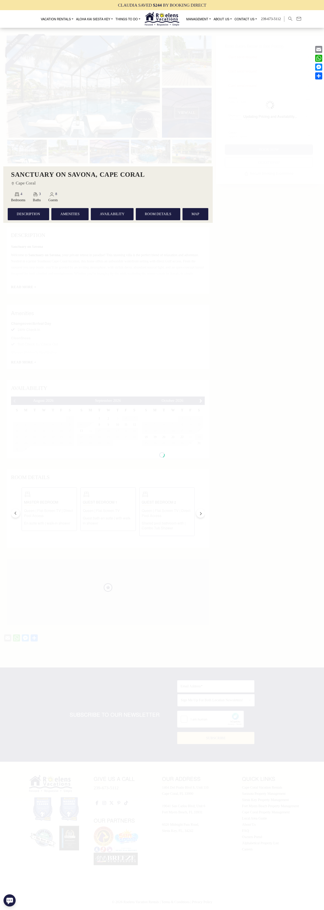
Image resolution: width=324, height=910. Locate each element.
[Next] (200, 513)
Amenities (70, 214)
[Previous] (15, 513)
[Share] (318, 75)
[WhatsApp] (318, 58)
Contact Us (244, 19)
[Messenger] (318, 67)
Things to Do (126, 19)
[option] (162, 5)
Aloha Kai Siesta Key (93, 19)
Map (195, 214)
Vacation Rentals (56, 19)
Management (197, 19)
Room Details (158, 214)
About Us (221, 19)
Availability (112, 214)
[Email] (318, 49)
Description (28, 214)
